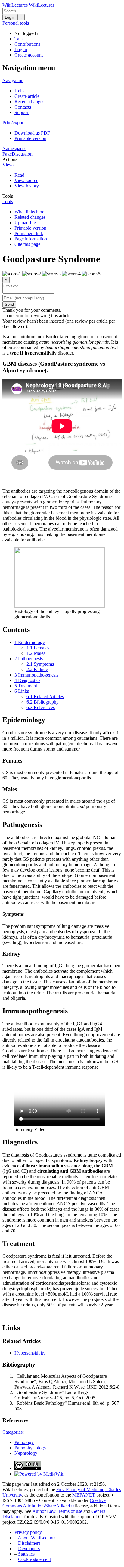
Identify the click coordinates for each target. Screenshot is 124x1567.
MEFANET (83, 1494)
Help (19, 90)
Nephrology (25, 1453)
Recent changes (29, 101)
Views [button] (8, 164)
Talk (18, 38)
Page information (30, 238)
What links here (29, 211)
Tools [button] (7, 196)
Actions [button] (9, 159)
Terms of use (70, 1511)
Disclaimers (29, 1543)
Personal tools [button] (15, 23)
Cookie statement (34, 1559)
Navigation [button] (12, 80)
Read (19, 175)
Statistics (26, 1553)
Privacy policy (28, 1532)
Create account (28, 54)
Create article (26, 96)
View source (26, 180)
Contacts (22, 107)
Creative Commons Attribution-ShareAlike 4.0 (54, 1503)
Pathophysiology (30, 1447)
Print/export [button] (13, 122)
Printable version (30, 138)
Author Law (43, 1511)
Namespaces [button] (14, 148)
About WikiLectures (37, 1537)
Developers (29, 1548)
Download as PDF (32, 132)
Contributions (27, 44)
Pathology (24, 1442)
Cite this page (27, 244)
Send (9, 304)
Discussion (22, 153)
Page (7, 153)
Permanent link (28, 233)
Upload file (25, 222)
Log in (10, 17)
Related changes (29, 217)
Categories (12, 1432)
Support (21, 112)
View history (26, 185)
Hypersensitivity (29, 1352)
